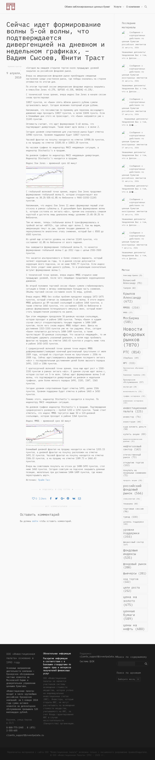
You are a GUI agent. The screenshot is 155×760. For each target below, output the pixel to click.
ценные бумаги (129, 615)
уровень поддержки (133, 523)
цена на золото (130, 601)
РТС (132, 352)
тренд (130, 516)
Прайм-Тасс (44, 480)
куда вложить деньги (134, 427)
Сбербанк (131, 358)
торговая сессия (133, 510)
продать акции (132, 480)
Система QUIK (87, 661)
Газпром (129, 288)
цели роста (131, 589)
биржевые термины (134, 375)
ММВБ (131, 307)
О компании (133, 6)
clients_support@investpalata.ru (25, 735)
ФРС (129, 362)
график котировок (134, 396)
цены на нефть (134, 627)
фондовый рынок (135, 565)
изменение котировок (133, 402)
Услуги (118, 6)
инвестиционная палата (135, 409)
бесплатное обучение (133, 369)
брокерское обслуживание (133, 380)
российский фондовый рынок (133, 489)
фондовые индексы (130, 554)
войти (35, 521)
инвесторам (132, 421)
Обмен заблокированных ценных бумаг (87, 6)
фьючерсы (135, 573)
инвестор (132, 416)
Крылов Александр (132, 297)
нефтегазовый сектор (132, 448)
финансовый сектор (133, 543)
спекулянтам (131, 499)
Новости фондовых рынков (134, 337)
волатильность (132, 391)
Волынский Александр (132, 281)
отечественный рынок (132, 456)
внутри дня (130, 387)
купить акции (134, 434)
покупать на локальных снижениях (134, 473)
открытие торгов (133, 464)
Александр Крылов (132, 275)
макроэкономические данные (132, 440)
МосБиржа (131, 320)
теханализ (130, 503)
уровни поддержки (131, 533)
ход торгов (130, 580)
